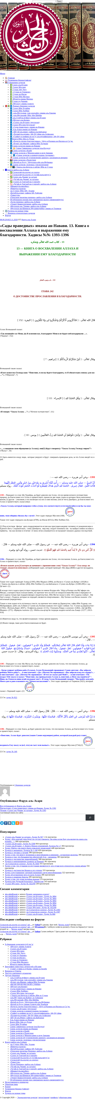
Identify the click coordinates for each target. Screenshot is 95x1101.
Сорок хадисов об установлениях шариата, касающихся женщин (37, 1038)
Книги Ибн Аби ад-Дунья (21, 1022)
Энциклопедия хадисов (10, 69)
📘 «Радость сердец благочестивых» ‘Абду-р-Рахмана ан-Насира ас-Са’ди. (41, 141)
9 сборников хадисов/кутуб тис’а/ (19, 944)
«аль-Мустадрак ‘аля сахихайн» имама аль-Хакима (31, 980)
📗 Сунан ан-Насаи (18, 94)
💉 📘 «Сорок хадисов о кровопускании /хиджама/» (32, 155)
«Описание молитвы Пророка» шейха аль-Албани (31, 1051)
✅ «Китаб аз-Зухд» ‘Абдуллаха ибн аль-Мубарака (31, 162)
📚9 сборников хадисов (15, 83)
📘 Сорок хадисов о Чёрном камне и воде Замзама (31, 153)
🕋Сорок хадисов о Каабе (21, 151)
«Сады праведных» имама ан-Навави (25, 989)
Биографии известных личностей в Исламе (23, 967)
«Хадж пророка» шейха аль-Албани (25, 202)
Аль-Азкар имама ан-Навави (22, 1020)
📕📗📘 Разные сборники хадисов (20, 106)
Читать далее (63, 925)
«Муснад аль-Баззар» (19, 987)
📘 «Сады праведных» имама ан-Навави (27, 127)
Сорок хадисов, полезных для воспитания (27, 1040)
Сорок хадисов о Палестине (22, 1033)
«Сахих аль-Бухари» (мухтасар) (23, 1009)
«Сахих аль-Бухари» (18, 949)
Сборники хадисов (22, 785)
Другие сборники (12, 975)
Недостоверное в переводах (16, 1082)
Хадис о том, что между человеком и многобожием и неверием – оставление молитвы (41, 855)
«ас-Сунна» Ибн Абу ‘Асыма (22, 191)
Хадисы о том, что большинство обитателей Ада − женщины (31, 857)
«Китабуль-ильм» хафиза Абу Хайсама (26, 193)
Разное (8, 1087)
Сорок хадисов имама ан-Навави (24, 1029)
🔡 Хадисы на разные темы (16, 211)
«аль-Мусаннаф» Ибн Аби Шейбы (24, 1000)
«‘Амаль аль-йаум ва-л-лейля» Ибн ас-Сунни (29, 995)
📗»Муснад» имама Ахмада (22, 104)
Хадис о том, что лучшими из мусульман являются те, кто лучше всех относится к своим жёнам (45, 866)
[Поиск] (90, 817)
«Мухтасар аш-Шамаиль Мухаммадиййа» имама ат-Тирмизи (35, 208)
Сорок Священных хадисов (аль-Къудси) (27, 1027)
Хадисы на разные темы (15, 1093)
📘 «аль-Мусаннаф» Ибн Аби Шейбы (26, 115)
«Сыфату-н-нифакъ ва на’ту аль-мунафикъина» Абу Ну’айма (35, 1013)
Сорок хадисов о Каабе (19, 1031)
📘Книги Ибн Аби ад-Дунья (22, 139)
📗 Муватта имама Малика (21, 99)
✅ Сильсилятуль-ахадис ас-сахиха (24, 172)
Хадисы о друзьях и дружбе (16, 853)
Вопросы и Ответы (13, 971)
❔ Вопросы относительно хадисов (20, 213)
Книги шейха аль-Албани (16, 1042)
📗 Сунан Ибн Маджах (20, 97)
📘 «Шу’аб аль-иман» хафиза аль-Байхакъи (28, 132)
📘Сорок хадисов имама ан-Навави (25, 146)
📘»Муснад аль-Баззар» (20, 120)
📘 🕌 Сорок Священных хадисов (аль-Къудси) (30, 148)
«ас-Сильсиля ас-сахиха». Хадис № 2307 (43, 912)
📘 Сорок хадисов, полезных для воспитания (29, 165)
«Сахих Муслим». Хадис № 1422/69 (20, 884)
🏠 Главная (10, 78)
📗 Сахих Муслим (18, 87)
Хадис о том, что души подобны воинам (22, 879)
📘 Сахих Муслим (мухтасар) (22, 125)
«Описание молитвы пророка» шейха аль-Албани (31, 197)
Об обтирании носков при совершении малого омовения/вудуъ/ (37, 200)
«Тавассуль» (15, 195)
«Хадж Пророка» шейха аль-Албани (25, 1064)
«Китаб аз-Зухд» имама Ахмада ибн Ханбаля (29, 1004)
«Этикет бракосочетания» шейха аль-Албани (29, 204)
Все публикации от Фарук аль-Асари (15, 806)
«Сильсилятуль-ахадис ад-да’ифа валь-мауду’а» (30, 1058)
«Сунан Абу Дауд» (17, 953)
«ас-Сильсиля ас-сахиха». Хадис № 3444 (22, 864)
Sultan (37, 925)
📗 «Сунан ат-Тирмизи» (20, 92)
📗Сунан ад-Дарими (18, 101)
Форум (8, 215)
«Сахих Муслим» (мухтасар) (22, 993)
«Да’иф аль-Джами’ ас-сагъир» (23, 1067)
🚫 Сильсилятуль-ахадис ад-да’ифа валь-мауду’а (30, 175)
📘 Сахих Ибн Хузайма (20, 108)
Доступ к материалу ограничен (18, 973)
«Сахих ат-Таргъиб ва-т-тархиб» (23, 1055)
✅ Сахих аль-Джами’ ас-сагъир (23, 177)
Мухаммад (39, 927)
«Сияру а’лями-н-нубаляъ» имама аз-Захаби (28, 969)
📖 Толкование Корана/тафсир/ (18, 80)
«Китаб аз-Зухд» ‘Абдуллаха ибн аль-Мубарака (30, 1002)
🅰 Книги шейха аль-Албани (17, 170)
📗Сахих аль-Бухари (19, 85)
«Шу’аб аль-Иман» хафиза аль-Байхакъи (27, 1018)
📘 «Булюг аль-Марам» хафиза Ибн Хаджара (29, 144)
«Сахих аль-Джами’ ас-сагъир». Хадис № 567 (24, 837)
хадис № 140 (11, 752)
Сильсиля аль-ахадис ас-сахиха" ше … (16, 925)
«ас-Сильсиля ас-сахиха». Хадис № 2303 (43, 910)
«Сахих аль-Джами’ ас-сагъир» (23, 1053)
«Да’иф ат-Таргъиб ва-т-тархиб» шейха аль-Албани (31, 1069)
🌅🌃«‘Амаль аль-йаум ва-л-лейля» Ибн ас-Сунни (31, 167)
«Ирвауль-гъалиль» (18, 188)
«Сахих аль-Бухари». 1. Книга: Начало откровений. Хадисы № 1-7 (33, 846)
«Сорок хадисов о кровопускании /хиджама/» (29, 1011)
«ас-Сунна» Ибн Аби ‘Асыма (22, 1044)
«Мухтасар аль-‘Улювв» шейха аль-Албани (28, 206)
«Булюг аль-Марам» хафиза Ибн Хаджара (27, 982)
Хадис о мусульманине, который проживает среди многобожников (33, 873)
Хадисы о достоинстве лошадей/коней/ (21, 859)
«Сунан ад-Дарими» (18, 955)
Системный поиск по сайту (11, 813)
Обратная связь (11, 1084)
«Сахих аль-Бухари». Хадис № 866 (40, 914)
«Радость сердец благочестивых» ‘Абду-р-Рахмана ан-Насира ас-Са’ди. (40, 1007)
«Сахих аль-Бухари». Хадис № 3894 (41, 896)
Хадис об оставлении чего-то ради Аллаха (23, 875)
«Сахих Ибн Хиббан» (19, 991)
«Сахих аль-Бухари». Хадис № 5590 (20, 844)
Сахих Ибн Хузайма (18, 1024)
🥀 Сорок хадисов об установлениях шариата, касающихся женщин (39, 158)
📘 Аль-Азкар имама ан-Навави (23, 129)
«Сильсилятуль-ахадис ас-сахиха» (24, 1060)
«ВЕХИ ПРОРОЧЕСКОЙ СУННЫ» (25, 984)
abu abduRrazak (11, 894)
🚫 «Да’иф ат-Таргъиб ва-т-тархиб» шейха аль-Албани (33, 184)
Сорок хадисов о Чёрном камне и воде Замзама (30, 1035)
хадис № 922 (11, 697)
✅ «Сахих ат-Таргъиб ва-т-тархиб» (25, 182)
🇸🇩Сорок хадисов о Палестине (23, 160)
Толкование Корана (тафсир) (17, 1089)
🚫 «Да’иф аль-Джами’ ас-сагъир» (24, 179)
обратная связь (65, 1097)
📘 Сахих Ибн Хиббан (19, 111)
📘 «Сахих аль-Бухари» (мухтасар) (24, 122)
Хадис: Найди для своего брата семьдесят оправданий (28, 848)
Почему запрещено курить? (37, 894)
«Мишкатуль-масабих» (19, 186)
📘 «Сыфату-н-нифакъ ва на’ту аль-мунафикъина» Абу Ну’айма (37, 136)
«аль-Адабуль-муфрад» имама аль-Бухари (27, 978)
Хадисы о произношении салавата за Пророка (24, 861)
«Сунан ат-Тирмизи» (19, 960)
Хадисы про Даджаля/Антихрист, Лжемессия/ (24, 881)
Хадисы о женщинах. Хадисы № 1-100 (21, 850)
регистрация (44, 1097)
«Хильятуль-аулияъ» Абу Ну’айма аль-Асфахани (30, 1015)
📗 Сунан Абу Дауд (18, 90)
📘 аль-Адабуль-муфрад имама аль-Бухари (28, 118)
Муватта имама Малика (20, 964)
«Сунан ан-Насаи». (18, 958)
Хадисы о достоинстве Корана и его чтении (23, 870)
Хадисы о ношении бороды (16, 877)
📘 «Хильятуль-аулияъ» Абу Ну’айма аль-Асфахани (32, 134)
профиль (54, 1097)
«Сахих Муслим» (17, 951)
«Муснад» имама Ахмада (20, 947)
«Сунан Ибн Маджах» (19, 962)
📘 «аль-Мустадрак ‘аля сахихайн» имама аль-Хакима (33, 113)
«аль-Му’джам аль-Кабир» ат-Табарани (26, 998)
